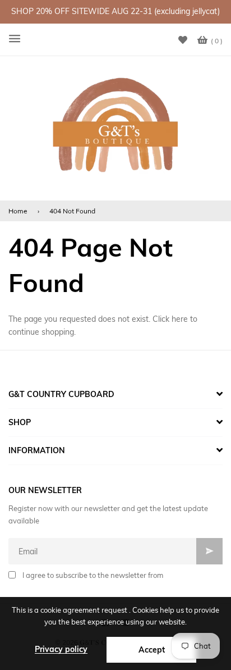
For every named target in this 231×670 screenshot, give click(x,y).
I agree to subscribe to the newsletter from (92, 575)
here (180, 319)
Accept (151, 650)
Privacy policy (61, 649)
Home (17, 211)
